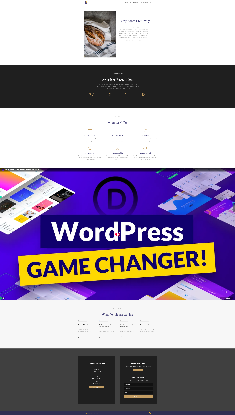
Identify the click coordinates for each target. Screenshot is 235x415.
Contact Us (138, 370)
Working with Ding (143, 2)
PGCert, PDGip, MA (134, 2)
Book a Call (126, 2)
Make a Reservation (96, 387)
